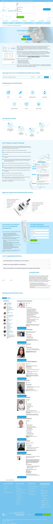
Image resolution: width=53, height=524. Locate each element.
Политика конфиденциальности (12, 523)
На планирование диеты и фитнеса (45, 500)
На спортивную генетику (45, 495)
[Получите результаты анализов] (42, 125)
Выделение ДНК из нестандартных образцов (45, 507)
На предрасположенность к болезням (45, 505)
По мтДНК (17, 502)
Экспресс (5, 491)
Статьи (49, 20)
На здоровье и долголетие (45, 502)
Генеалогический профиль (32, 494)
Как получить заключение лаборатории (11, 251)
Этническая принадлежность (33, 491)
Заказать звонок (47, 9)
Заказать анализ (47, 514)
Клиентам (24, 20)
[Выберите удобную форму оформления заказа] (10, 125)
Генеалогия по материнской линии (33, 486)
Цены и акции (5, 20)
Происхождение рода (31, 489)
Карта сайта (4, 523)
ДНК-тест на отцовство (8, 483)
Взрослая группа (44, 498)
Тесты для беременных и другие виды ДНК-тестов (45, 484)
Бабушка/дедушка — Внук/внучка (21, 489)
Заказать (23, 39)
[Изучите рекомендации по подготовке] (21, 129)
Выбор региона (29, 514)
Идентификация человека (44, 490)
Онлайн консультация (22, 342)
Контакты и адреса (15, 20)
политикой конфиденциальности (35, 243)
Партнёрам (32, 20)
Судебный (17, 486)
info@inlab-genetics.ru (21, 515)
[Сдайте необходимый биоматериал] (32, 130)
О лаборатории (41, 20)
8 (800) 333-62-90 (12, 10)
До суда (5, 489)
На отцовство (6, 486)
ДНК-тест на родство (20, 483)
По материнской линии (19, 497)
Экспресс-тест (18, 499)
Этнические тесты (31, 483)
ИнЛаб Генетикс (19, 53)
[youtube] (2, 0)
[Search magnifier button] (17, 4)
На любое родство (18, 494)
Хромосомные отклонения (44, 492)
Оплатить (29, 39)
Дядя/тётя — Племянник (19, 491)
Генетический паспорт (44, 487)
